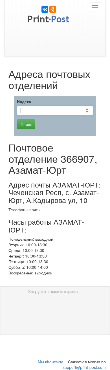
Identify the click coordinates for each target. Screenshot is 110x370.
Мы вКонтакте (50, 361)
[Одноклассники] (52, 9)
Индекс (24, 101)
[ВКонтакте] (44, 9)
